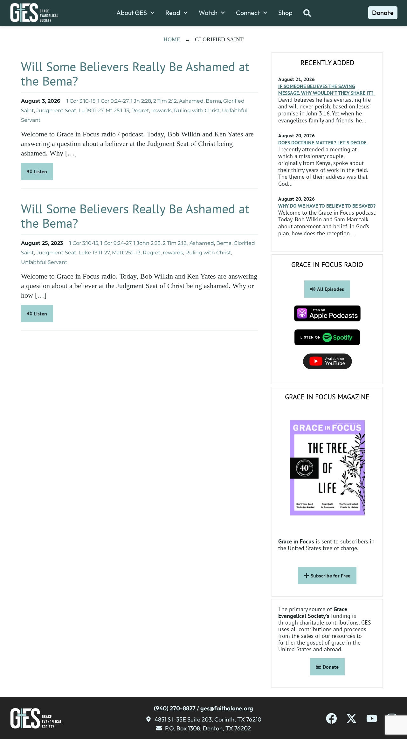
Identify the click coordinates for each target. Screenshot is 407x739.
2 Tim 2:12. (175, 243)
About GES (131, 13)
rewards (161, 110)
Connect (248, 13)
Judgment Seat (56, 110)
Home (171, 39)
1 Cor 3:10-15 (80, 101)
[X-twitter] (351, 718)
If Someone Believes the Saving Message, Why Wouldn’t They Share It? (326, 89)
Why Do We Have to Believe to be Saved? (327, 206)
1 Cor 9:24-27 (113, 101)
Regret (140, 110)
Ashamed (191, 101)
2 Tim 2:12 (165, 101)
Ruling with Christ (197, 110)
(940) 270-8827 (175, 708)
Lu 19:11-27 (91, 110)
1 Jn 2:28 (141, 101)
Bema (213, 101)
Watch (208, 13)
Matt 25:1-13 (126, 253)
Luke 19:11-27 (94, 253)
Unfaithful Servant (44, 262)
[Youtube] (371, 718)
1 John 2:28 (147, 243)
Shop (285, 13)
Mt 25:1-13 (117, 110)
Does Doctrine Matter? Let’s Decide (323, 142)
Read (172, 13)
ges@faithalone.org (226, 708)
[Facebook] (331, 718)
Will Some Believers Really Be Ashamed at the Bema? (135, 73)
